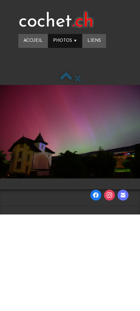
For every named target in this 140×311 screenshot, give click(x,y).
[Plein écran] (78, 78)
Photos (65, 40)
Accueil (33, 40)
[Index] (66, 78)
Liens (94, 40)
